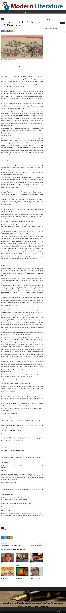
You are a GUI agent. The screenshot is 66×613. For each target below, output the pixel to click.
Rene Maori (4, 529)
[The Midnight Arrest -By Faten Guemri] (7, 557)
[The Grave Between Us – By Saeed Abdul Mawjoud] (22, 571)
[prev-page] (2, 581)
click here (28, 503)
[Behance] (53, 1)
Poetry (24, 12)
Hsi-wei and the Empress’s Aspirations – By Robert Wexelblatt (21, 564)
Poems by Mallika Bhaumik (37, 545)
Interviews (31, 12)
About (57, 12)
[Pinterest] (8, 31)
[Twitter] (59, 1)
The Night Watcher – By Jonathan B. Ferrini (10, 545)
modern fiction (19, 527)
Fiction (10, 12)
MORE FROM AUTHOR (19, 549)
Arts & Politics (49, 12)
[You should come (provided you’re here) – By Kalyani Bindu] (36, 571)
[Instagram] (57, 1)
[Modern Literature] (33, 6)
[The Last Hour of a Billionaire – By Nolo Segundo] (7, 571)
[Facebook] (55, 1)
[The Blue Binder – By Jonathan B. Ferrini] (36, 557)
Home (4, 12)
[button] (63, 12)
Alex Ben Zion (7, 527)
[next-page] (4, 581)
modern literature (26, 527)
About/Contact (59, 611)
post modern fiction (33, 527)
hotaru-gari (13, 527)
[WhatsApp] (11, 31)
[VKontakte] (64, 1)
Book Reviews (40, 12)
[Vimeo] (61, 1)
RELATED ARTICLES (6, 549)
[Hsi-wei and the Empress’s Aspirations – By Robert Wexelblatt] (22, 557)
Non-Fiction (16, 12)
